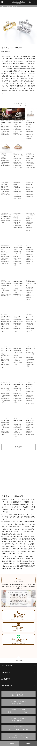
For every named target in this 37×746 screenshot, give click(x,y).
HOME (2, 6)
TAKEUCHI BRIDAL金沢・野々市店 (18, 702)
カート (35, 2)
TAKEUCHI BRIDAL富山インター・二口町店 (17, 711)
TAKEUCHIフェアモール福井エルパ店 (17, 728)
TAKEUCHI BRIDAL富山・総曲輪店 (18, 719)
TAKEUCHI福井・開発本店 (17, 694)
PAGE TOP (18, 660)
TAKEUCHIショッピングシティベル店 (17, 736)
